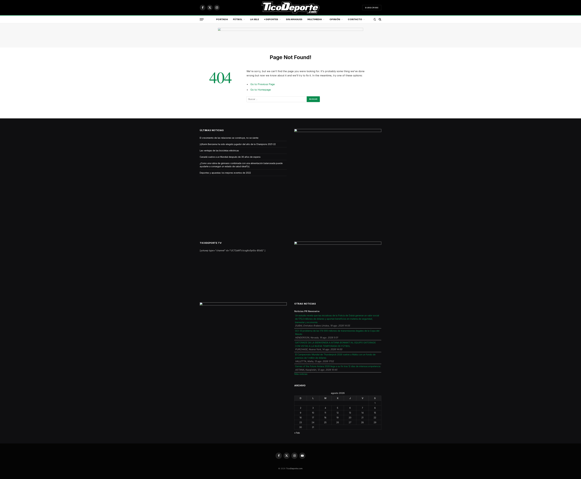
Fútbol (237, 19)
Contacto (355, 19)
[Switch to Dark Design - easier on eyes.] (375, 19)
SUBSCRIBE (372, 7)
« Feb (297, 433)
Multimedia (314, 19)
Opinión (335, 19)
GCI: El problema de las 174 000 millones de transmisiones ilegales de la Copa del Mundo (337, 332)
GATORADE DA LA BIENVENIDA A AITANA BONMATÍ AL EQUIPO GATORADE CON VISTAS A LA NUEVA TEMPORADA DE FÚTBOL (335, 344)
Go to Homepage (260, 89)
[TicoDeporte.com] (290, 7)
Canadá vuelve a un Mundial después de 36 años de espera (230, 157)
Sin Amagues (294, 19)
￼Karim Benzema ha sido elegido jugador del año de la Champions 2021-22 (238, 144)
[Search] (379, 19)
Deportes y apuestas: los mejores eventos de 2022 (225, 172)
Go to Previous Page (262, 84)
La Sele (254, 19)
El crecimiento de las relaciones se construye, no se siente (229, 138)
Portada (222, 19)
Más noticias (300, 374)
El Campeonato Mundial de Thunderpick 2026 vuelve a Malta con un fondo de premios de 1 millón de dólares (335, 356)
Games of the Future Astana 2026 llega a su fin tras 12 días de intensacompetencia (337, 366)
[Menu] (202, 19)
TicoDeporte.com (294, 468)
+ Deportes (271, 19)
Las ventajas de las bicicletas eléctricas (219, 150)
